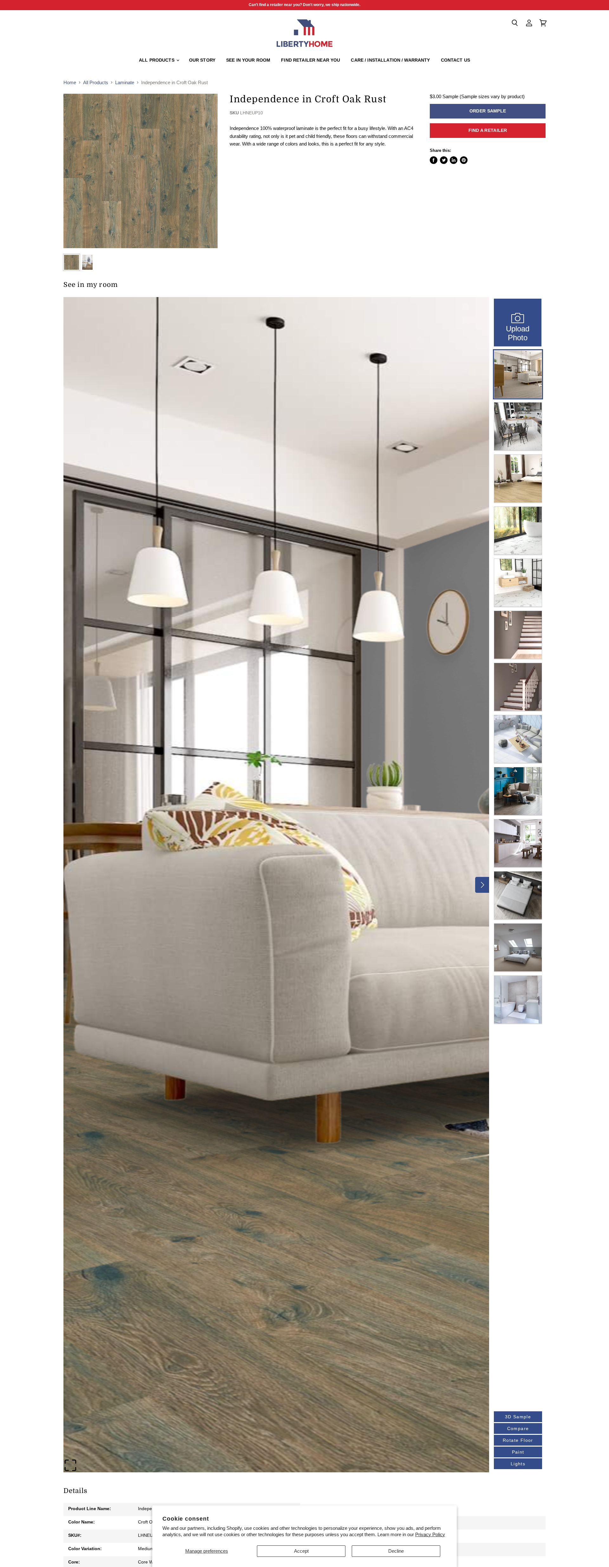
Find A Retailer (487, 130)
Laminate (124, 82)
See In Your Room (248, 60)
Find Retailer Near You (310, 60)
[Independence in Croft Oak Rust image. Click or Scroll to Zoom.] (140, 171)
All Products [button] (157, 60)
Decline (396, 1551)
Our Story (202, 60)
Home (69, 82)
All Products (95, 82)
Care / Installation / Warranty (390, 60)
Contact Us (455, 60)
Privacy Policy (430, 1534)
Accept (301, 1551)
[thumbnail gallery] (71, 262)
